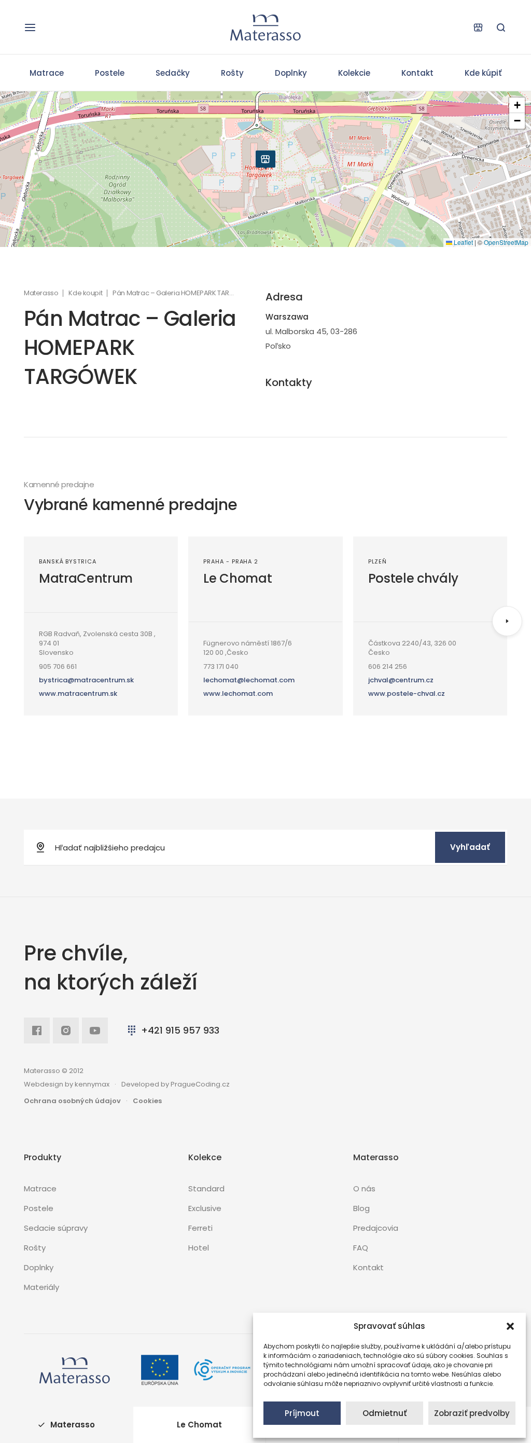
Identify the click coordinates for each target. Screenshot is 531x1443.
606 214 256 (387, 666)
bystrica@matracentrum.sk (86, 680)
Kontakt (417, 72)
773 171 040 (221, 666)
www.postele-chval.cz (406, 693)
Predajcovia (375, 1227)
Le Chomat (237, 578)
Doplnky (291, 72)
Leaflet (462, 242)
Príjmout (302, 1413)
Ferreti (200, 1227)
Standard (206, 1188)
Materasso (41, 293)
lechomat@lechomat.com (249, 680)
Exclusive (204, 1208)
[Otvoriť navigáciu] (30, 27)
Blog (361, 1208)
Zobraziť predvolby (472, 1413)
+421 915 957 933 (180, 1030)
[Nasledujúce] (507, 621)
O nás (364, 1188)
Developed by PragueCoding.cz (175, 1084)
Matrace (47, 72)
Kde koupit (85, 293)
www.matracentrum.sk (78, 693)
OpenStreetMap (506, 242)
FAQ (360, 1247)
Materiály (41, 1287)
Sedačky (173, 72)
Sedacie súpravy (56, 1227)
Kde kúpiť (483, 72)
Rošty (232, 72)
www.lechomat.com (238, 693)
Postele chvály (413, 578)
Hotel (198, 1247)
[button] (510, 1326)
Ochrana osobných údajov (72, 1101)
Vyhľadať (470, 847)
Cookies (147, 1101)
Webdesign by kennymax (66, 1084)
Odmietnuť (384, 1413)
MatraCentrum (86, 578)
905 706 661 (58, 666)
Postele (109, 72)
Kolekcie (354, 72)
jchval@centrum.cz (401, 680)
